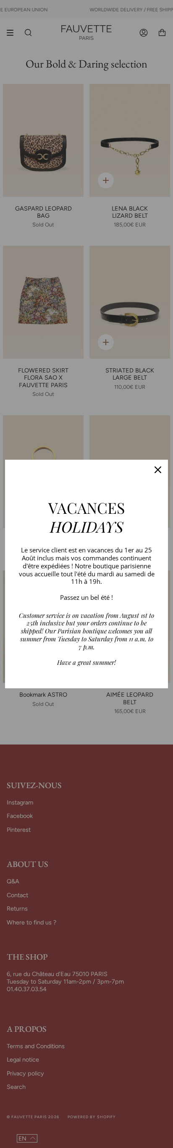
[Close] (158, 470)
